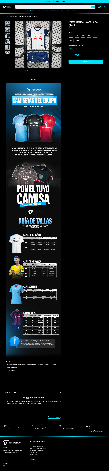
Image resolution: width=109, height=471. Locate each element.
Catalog (74, 10)
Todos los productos (12, 16)
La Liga (38, 10)
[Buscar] (93, 7)
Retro (62, 10)
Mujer (67, 10)
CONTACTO (33, 459)
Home (32, 10)
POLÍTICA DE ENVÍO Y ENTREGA (38, 448)
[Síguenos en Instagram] (4, 466)
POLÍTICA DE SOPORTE (36, 457)
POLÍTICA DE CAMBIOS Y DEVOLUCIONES (36, 451)
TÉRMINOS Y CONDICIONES (37, 444)
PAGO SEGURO (34, 454)
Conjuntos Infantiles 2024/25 (50, 10)
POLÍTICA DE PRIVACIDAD (36, 446)
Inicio (4, 16)
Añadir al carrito (86, 62)
